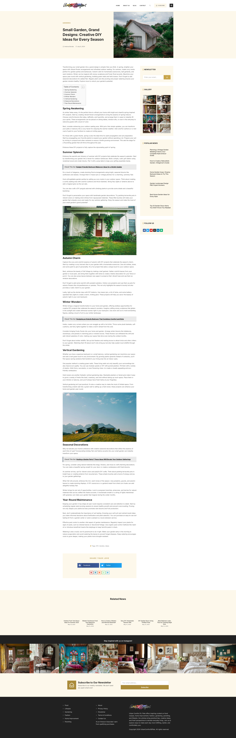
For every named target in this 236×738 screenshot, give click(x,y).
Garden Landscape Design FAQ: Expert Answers (159, 184)
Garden (102, 546)
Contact (143, 5)
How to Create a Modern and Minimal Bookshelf (108, 621)
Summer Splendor (71, 92)
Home (118, 5)
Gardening (67, 23)
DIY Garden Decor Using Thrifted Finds (145, 621)
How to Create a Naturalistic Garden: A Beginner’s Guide (159, 162)
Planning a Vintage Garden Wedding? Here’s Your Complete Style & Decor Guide (159, 152)
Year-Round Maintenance (73, 103)
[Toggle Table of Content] (82, 87)
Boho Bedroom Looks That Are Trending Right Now (164, 622)
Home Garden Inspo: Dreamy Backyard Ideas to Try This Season (160, 174)
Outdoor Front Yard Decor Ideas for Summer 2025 (71, 621)
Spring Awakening (71, 90)
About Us (126, 5)
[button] (150, 5)
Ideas (107, 546)
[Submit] (167, 77)
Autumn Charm (70, 94)
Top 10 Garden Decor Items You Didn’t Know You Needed (160, 207)
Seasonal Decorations (72, 101)
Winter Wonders (70, 96)
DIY (97, 546)
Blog (134, 5)
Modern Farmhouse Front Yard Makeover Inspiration (90, 622)
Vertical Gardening (71, 99)
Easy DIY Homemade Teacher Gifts (127, 621)
